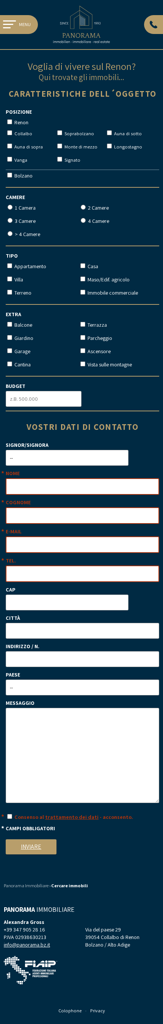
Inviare (31, 847)
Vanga (20, 160)
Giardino (23, 338)
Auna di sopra (28, 147)
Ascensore (98, 351)
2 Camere (98, 207)
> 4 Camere (27, 234)
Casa (92, 266)
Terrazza (96, 324)
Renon (20, 122)
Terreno (22, 292)
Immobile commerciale (112, 292)
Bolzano (23, 175)
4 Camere (98, 221)
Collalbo (22, 133)
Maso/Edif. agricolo (108, 279)
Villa (18, 279)
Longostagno (127, 147)
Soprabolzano (78, 133)
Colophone (70, 1010)
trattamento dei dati (72, 817)
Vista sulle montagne (109, 364)
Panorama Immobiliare (26, 885)
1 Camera (25, 207)
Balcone (22, 324)
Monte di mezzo (80, 147)
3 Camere (25, 221)
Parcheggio (99, 338)
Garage (21, 351)
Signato (71, 160)
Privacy (97, 1010)
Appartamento (29, 266)
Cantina (22, 364)
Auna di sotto (127, 133)
